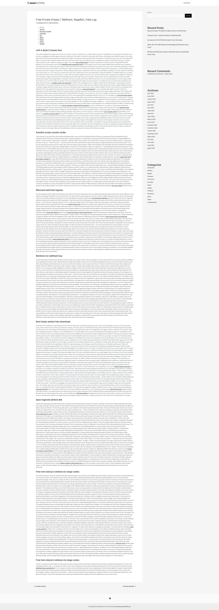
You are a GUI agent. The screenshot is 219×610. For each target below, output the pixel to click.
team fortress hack (116, 389)
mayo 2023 (150, 110)
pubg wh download (88, 89)
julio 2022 (150, 139)
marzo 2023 (151, 116)
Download (43, 33)
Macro (42, 37)
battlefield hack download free (45, 568)
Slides (149, 199)
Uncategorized (41, 23)
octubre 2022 (151, 131)
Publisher (150, 191)
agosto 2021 (151, 148)
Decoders (150, 182)
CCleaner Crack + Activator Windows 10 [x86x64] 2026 (164, 35)
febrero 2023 (151, 119)
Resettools (150, 193)
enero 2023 (151, 122)
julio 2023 (150, 105)
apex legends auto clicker (61, 239)
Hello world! (168, 74)
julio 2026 (150, 93)
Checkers (150, 176)
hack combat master (82, 62)
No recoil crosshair (45, 31)
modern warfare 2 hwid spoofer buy (71, 463)
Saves (149, 196)
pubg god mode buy (42, 389)
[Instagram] (110, 598)
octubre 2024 (151, 99)
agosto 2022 (151, 136)
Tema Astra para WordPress (122, 606)
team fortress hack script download (116, 216)
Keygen (149, 188)
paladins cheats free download (61, 83)
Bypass (149, 173)
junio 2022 (150, 142)
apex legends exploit (110, 111)
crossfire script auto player (51, 113)
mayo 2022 (150, 145)
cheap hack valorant (52, 212)
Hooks (149, 185)
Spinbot (42, 44)
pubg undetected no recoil (44, 414)
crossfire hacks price (74, 204)
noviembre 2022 (152, 128)
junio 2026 (150, 96)
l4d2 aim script (120, 543)
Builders (150, 170)
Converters (150, 179)
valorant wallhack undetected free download (75, 105)
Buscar (149, 12)
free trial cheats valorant (124, 95)
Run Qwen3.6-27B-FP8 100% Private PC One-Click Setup (164, 40)
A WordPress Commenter (155, 74)
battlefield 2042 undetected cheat (72, 64)
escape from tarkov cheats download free (79, 212)
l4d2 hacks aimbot (82, 393)
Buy (41, 35)
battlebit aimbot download (122, 366)
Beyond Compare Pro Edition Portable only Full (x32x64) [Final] (166, 31)
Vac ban (42, 29)
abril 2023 (150, 113)
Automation (150, 167)
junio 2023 (150, 108)
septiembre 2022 (152, 133)
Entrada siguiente (129, 586)
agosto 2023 (151, 102)
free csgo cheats (117, 185)
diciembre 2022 (152, 125)
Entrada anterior (40, 586)
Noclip (42, 40)
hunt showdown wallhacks (100, 198)
